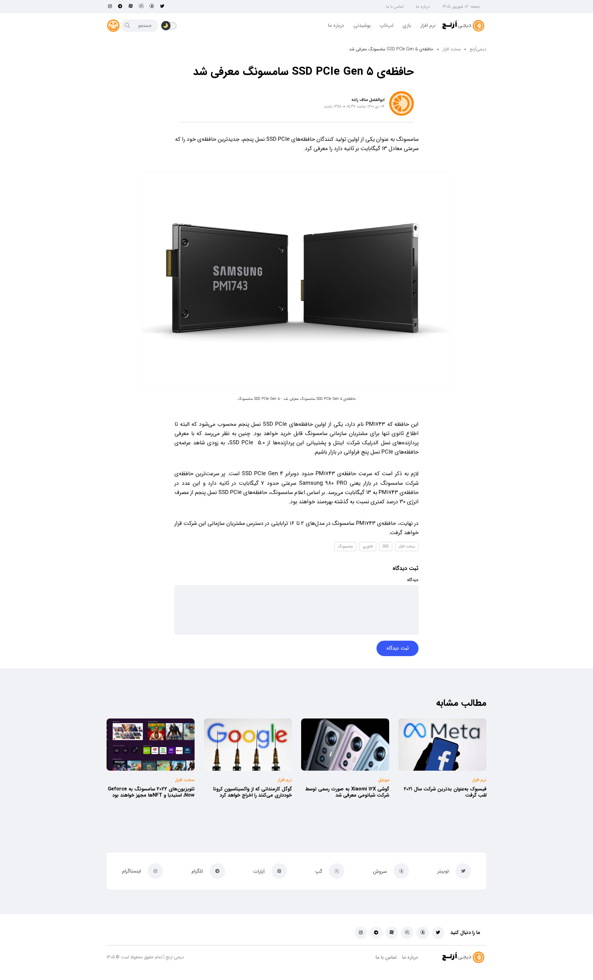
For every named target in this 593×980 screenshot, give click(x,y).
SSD (386, 546)
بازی (406, 25)
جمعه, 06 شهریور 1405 (461, 6)
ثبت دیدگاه (397, 648)
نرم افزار (427, 25)
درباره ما (423, 6)
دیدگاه (412, 579)
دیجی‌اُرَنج (477, 49)
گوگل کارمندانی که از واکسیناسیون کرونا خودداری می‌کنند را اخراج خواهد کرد (252, 792)
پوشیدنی (362, 25)
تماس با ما (395, 6)
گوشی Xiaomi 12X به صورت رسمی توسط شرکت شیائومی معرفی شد (347, 792)
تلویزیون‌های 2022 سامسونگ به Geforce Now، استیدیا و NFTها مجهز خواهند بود (151, 792)
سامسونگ (345, 546)
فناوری (368, 546)
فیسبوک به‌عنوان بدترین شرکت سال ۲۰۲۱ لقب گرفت (445, 792)
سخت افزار (451, 49)
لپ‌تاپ (386, 25)
